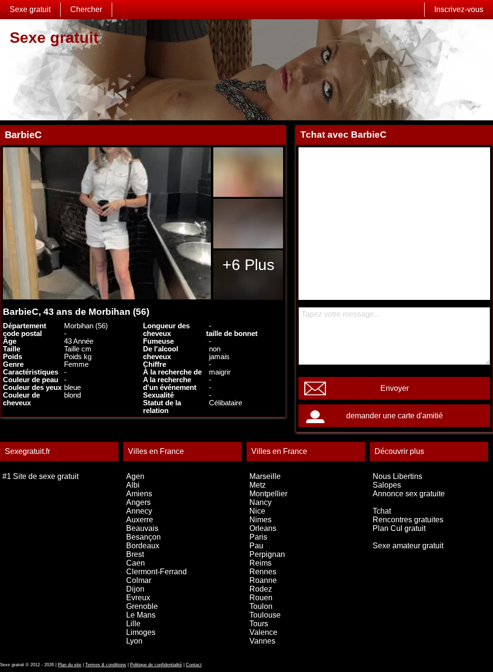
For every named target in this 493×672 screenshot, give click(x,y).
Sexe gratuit (30, 9)
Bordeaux (142, 546)
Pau (256, 546)
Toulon (260, 606)
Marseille (265, 476)
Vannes (262, 641)
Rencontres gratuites (408, 520)
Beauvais (142, 528)
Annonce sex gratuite (409, 494)
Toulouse (265, 615)
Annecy (139, 511)
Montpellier (268, 494)
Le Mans (141, 615)
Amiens (139, 494)
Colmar (138, 580)
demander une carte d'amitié (394, 416)
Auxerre (139, 520)
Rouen (260, 598)
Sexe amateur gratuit (408, 546)
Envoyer (394, 388)
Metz (257, 485)
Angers (138, 502)
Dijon (135, 589)
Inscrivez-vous (458, 9)
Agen (135, 476)
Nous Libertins (397, 476)
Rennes (262, 572)
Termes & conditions (105, 664)
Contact (194, 664)
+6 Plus (248, 264)
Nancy (260, 502)
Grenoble (142, 606)
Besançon (143, 537)
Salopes (387, 485)
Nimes (260, 520)
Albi (133, 485)
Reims (260, 563)
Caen (135, 563)
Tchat (382, 511)
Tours (258, 624)
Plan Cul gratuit (399, 528)
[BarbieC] (107, 223)
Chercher (86, 9)
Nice (257, 511)
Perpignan (267, 554)
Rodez (260, 589)
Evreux (138, 598)
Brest (135, 554)
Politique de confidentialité (156, 664)
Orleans (262, 528)
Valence (263, 632)
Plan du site (69, 664)
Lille (133, 624)
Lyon (134, 641)
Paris (258, 537)
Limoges (141, 632)
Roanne (263, 580)
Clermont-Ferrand (156, 572)
